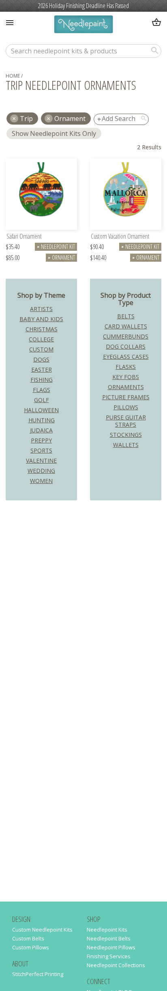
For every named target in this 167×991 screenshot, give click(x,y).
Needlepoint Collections (116, 965)
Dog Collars (126, 346)
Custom (41, 349)
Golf (41, 400)
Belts (126, 316)
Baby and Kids (41, 319)
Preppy (41, 440)
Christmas (42, 329)
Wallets (126, 445)
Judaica (41, 430)
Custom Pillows (30, 947)
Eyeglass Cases (126, 356)
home (13, 75)
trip (26, 118)
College (41, 339)
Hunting (41, 420)
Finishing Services (109, 956)
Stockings (126, 434)
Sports (41, 450)
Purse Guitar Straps (126, 420)
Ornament (70, 118)
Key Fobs (125, 377)
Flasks (126, 367)
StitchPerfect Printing (37, 974)
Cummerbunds (125, 336)
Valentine (41, 460)
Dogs (41, 359)
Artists (41, 309)
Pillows (125, 407)
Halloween (41, 410)
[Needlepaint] (83, 25)
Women (41, 481)
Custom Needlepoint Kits (42, 929)
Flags (41, 390)
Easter (41, 369)
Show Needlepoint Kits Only (54, 133)
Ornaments (126, 387)
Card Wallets (126, 326)
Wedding (41, 470)
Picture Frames (126, 397)
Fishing (41, 379)
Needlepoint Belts (109, 938)
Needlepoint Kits (107, 929)
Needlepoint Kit (56, 246)
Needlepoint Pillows (111, 947)
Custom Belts (28, 938)
